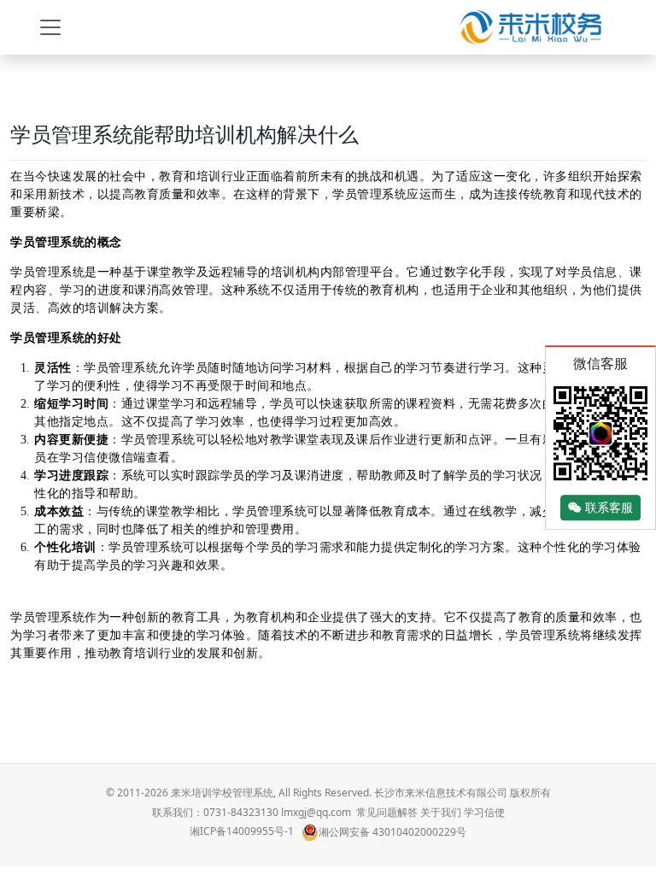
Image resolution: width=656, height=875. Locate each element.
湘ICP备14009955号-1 (242, 832)
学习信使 (484, 812)
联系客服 (607, 508)
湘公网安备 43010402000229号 (392, 832)
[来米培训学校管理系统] (530, 27)
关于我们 (440, 812)
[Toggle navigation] (50, 27)
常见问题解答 (387, 812)
